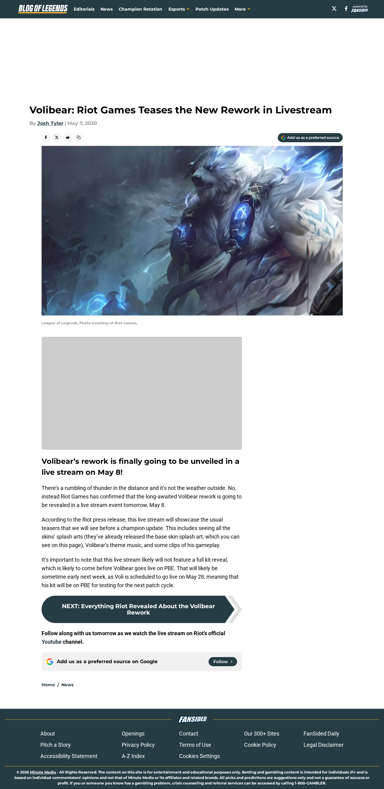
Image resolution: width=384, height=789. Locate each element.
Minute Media (43, 772)
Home (48, 684)
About (47, 733)
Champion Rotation (140, 9)
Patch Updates (212, 9)
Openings (133, 733)
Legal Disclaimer (324, 745)
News (106, 9)
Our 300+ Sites (261, 733)
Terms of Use (195, 745)
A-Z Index (133, 756)
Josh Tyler (50, 123)
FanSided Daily (321, 733)
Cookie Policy (260, 745)
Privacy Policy (138, 745)
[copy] (78, 137)
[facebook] (346, 8)
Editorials (84, 9)
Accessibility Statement (68, 756)
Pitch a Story (55, 745)
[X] (334, 8)
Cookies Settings (199, 756)
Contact (188, 733)
